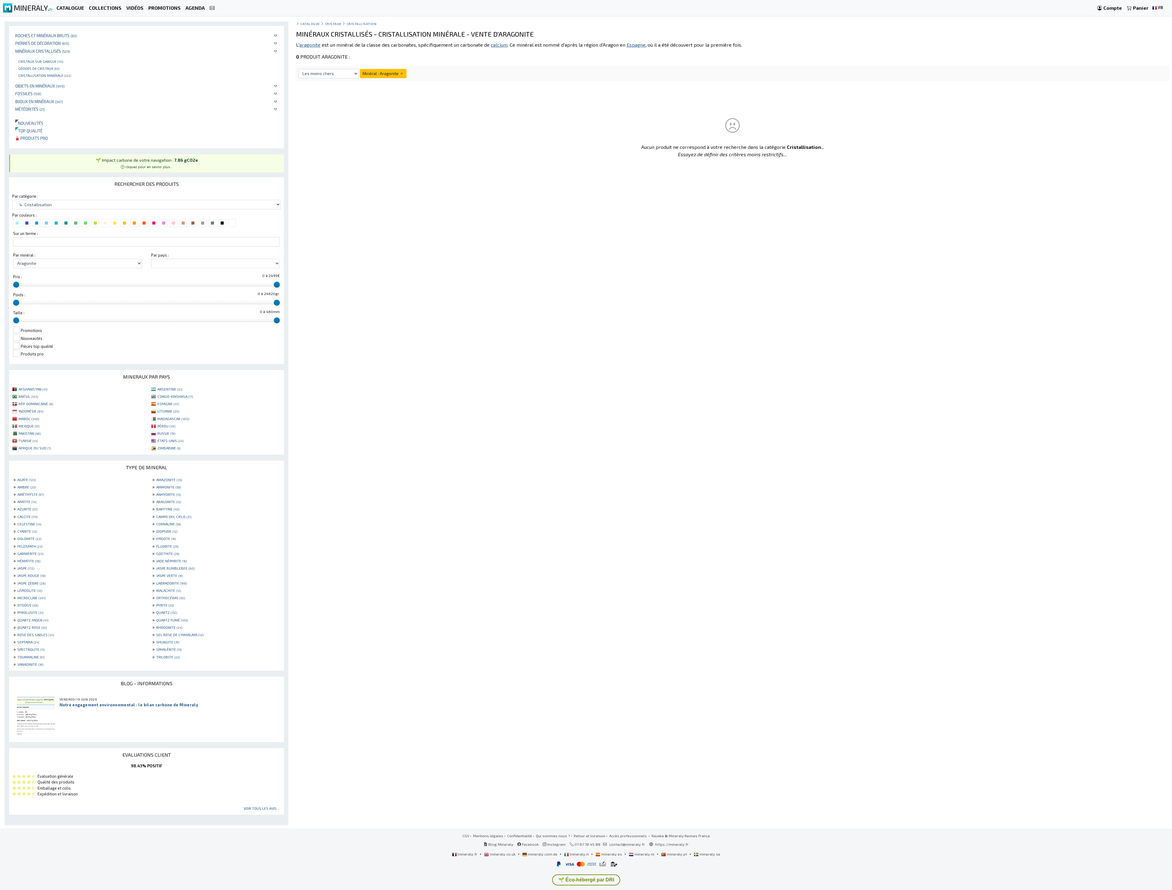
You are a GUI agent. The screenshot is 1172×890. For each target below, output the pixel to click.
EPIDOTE (166, 538)
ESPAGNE (168, 404)
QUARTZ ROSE (32, 627)
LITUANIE (168, 411)
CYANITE (27, 531)
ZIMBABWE (168, 448)
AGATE (26, 479)
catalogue (310, 24)
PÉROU (166, 426)
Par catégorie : (25, 196)
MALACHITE (168, 590)
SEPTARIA (28, 642)
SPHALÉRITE (169, 649)
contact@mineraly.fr (627, 844)
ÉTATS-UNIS (170, 440)
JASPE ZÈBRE (31, 583)
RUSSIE (166, 433)
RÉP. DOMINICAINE (36, 404)
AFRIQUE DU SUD (35, 448)
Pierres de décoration (42, 43)
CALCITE (27, 516)
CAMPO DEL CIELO (173, 516)
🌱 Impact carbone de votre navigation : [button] (147, 163)
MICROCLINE (31, 598)
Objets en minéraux (40, 85)
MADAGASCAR (173, 418)
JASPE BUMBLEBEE (175, 568)
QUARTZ (166, 612)
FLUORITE (167, 546)
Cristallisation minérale (44, 75)
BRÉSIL (28, 396)
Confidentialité (519, 836)
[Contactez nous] (212, 8)
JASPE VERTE (169, 575)
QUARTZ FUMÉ (172, 620)
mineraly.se (709, 854)
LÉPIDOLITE (29, 590)
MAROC (29, 418)
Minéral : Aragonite (381, 73)
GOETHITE (167, 553)
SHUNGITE (167, 642)
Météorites (30, 109)
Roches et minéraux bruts (46, 35)
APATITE (26, 501)
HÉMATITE (28, 561)
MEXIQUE (29, 426)
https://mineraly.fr (672, 844)
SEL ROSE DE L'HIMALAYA (180, 634)
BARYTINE (167, 509)
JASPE (25, 568)
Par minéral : (24, 255)
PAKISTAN (30, 433)
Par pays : (160, 255)
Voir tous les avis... (261, 808)
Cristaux (333, 24)
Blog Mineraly (500, 844)
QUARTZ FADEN (32, 620)
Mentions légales (488, 836)
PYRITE (165, 605)
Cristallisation (362, 24)
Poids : (19, 294)
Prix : (17, 276)
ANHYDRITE (168, 494)
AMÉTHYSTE (30, 494)
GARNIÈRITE (30, 553)
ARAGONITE (168, 501)
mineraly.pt (677, 854)
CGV (465, 836)
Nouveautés (29, 123)
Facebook (530, 844)
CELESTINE (29, 524)
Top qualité (28, 130)
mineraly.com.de (542, 854)
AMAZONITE (169, 479)
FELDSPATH (29, 546)
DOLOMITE (29, 538)
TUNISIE (28, 440)
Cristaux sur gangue (40, 61)
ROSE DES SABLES (35, 634)
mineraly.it (579, 854)
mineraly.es (611, 854)
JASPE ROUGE (31, 575)
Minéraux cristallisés (42, 51)
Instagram (556, 844)
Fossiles (28, 93)
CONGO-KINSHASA (175, 396)
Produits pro (34, 138)
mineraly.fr (467, 854)
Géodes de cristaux (39, 68)
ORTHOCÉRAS (170, 598)
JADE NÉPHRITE (171, 561)
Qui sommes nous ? (553, 836)
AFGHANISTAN (33, 389)
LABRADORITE (171, 583)
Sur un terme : (25, 233)
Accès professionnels (628, 836)
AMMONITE (168, 487)
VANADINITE (30, 664)
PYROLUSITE (30, 612)
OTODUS (27, 605)
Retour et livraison (589, 836)
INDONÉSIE (31, 411)
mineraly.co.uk (502, 854)
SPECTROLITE (31, 649)
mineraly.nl (644, 854)
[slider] (16, 285)
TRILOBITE (168, 657)
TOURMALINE (31, 657)
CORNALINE (168, 524)
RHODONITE (169, 627)
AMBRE (26, 487)
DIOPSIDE (166, 531)
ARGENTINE (169, 389)
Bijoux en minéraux (39, 101)
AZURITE (27, 509)
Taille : (18, 312)
